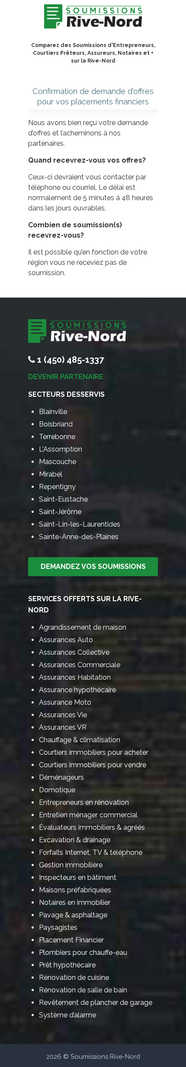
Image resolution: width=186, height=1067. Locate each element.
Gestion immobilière (71, 865)
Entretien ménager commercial (88, 815)
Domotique (57, 790)
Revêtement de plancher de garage (95, 1002)
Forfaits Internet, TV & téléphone (90, 852)
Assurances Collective (74, 652)
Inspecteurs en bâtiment (77, 877)
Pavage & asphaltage (73, 915)
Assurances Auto (66, 640)
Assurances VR (63, 727)
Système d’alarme (67, 1015)
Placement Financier (71, 940)
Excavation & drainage (74, 840)
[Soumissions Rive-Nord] (93, 18)
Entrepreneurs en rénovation (84, 802)
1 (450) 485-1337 (70, 360)
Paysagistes (58, 927)
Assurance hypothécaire (77, 690)
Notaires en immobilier (74, 902)
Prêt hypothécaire (67, 965)
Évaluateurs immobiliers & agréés (92, 827)
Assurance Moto (65, 702)
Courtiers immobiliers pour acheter (93, 752)
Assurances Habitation (75, 677)
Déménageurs (61, 777)
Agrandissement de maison (82, 627)
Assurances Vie (63, 715)
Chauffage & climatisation (79, 740)
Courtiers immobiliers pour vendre (92, 765)
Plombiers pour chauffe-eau (83, 952)
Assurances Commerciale (79, 665)
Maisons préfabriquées (75, 890)
